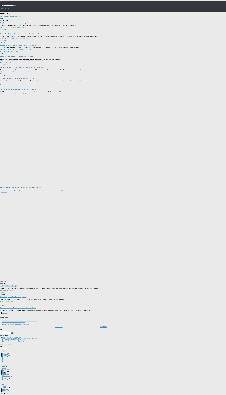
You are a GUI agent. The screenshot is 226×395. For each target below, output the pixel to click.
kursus (92, 326)
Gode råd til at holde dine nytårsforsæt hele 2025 (16, 56)
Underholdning (5, 390)
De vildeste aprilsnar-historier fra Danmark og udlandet (18, 45)
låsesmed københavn (125, 326)
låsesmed (103, 327)
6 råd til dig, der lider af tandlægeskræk (13, 297)
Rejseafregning (5, 378)
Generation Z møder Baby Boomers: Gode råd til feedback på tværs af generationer (28, 34)
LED (98, 326)
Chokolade (4, 360)
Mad (3, 372)
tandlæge (177, 326)
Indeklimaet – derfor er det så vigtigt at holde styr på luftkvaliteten (22, 67)
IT (2, 367)
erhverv (44, 326)
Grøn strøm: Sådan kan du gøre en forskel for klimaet (18, 308)
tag (172, 326)
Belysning (4, 356)
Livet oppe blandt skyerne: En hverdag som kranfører (18, 89)
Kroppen (5, 51)
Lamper (95, 326)
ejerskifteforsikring (39, 326)
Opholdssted (5, 374)
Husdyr (3, 366)
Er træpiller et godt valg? (8, 286)
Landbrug (4, 370)
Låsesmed (4, 371)
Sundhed (10, 51)
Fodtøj (3, 363)
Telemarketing (5, 387)
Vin (3, 391)
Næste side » (5, 313)
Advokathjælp (5, 353)
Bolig (1, 18)
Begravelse (4, 354)
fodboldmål (49, 326)
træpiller (182, 326)
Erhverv (4, 62)
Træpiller (4, 388)
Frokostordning (59, 327)
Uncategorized (3, 29)
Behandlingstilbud (6, 355)
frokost (53, 326)
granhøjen (73, 326)
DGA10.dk (2, 1)
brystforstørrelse (25, 326)
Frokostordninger (67, 326)
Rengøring (4, 379)
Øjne (3, 375)
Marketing (4, 373)
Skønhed (4, 380)
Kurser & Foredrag (6, 369)
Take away (4, 385)
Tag (3, 384)
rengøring (164, 326)
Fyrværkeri (4, 365)
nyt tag (130, 326)
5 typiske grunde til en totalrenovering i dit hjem (16, 23)
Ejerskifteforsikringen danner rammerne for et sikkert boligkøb (21, 187)
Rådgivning (169, 326)
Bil (2, 357)
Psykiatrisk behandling (7, 376)
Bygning (4, 18)
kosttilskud (88, 326)
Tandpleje (2, 292)
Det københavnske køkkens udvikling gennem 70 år (17, 78)
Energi (1, 51)
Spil (3, 381)
